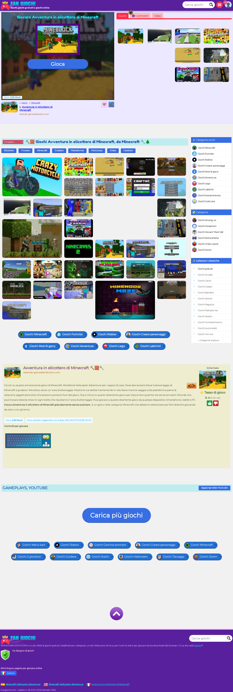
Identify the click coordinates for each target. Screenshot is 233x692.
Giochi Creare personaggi (211, 165)
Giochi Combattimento (210, 322)
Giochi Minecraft (206, 148)
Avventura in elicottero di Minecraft (111, 684)
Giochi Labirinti (205, 189)
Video (157, 15)
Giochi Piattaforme (208, 310)
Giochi (122, 15)
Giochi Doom (205, 250)
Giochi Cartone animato (110, 544)
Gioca (58, 64)
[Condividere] (111, 104)
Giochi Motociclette (208, 238)
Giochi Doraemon (207, 226)
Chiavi (113, 150)
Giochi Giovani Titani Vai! (210, 232)
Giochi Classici (205, 286)
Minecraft (42, 150)
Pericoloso (96, 150)
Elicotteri (9, 150)
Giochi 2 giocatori (29, 556)
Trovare (25, 150)
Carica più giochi (116, 515)
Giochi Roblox (205, 160)
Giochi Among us (207, 220)
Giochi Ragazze (206, 304)
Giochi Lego (204, 183)
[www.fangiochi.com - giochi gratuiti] (19, 639)
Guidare (59, 150)
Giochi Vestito (205, 316)
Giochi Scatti (100, 556)
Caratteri (128, 150)
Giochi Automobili (207, 328)
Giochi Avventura (207, 177)
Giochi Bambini (206, 292)
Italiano (11, 673)
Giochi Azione (205, 298)
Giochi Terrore (205, 334)
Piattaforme (77, 150)
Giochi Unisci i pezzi (208, 244)
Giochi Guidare (66, 556)
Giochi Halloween (136, 556)
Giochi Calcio (204, 280)
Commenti (140, 15)
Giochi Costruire (206, 201)
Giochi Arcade (205, 275)
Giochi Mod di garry (208, 171)
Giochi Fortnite (206, 154)
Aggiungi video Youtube (214, 487)
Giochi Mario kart (33, 544)
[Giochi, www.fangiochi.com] (19, 5)
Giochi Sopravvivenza (209, 195)
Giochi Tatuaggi (173, 556)
